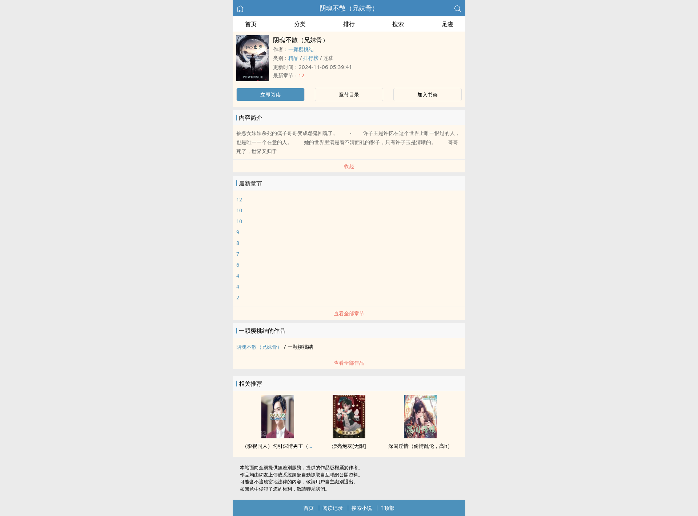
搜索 (398, 24)
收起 (349, 166)
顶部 (389, 507)
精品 (293, 57)
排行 (349, 24)
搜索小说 (362, 507)
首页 (251, 24)
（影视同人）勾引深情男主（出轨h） (284, 445)
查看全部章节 (349, 313)
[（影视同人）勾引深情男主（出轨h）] (277, 436)
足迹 (447, 24)
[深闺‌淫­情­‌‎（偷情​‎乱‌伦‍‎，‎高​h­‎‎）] (420, 436)
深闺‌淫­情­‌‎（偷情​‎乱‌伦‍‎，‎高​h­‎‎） (420, 445)
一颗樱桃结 (301, 49)
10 (239, 210)
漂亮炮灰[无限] (349, 445)
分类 (300, 24)
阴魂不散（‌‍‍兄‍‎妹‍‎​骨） (349, 8)
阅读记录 (332, 507)
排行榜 (310, 57)
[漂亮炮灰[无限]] (349, 436)
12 (301, 75)
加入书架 (427, 94)
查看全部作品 (349, 362)
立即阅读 (270, 94)
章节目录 (349, 94)
